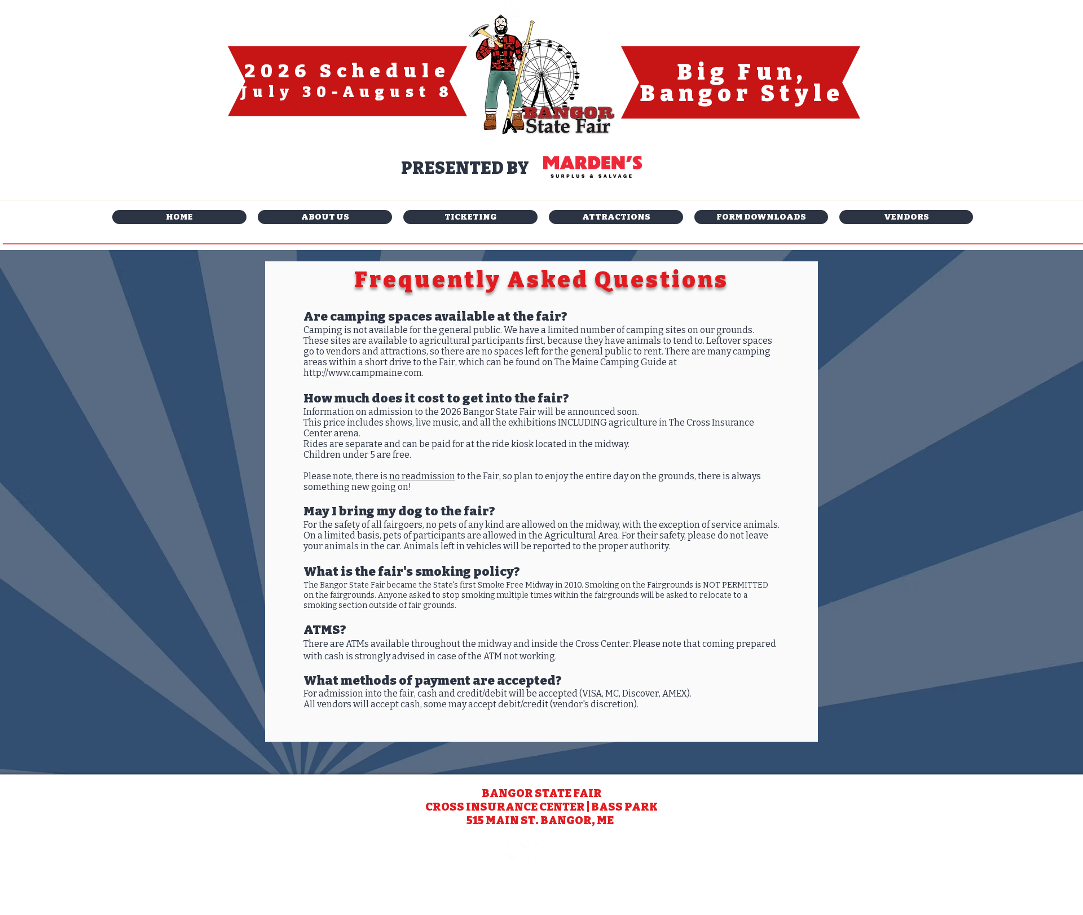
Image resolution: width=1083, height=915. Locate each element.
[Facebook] (546, 854)
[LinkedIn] (574, 854)
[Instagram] (519, 854)
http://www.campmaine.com (362, 372)
